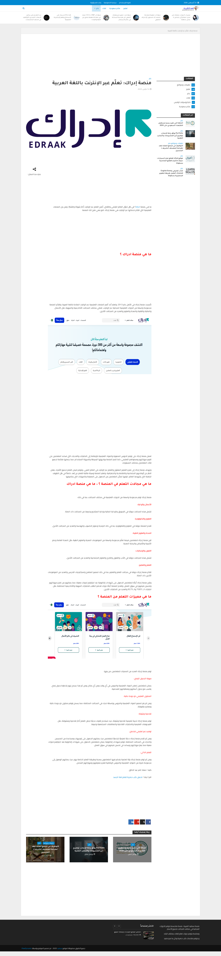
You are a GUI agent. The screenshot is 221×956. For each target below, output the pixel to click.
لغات (104, 8)
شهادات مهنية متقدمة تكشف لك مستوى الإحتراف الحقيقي (151, 17)
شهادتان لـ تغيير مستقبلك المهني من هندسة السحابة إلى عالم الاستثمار (121, 17)
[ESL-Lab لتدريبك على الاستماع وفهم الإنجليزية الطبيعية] (76, 18)
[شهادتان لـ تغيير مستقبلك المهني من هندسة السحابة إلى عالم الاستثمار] (136, 18)
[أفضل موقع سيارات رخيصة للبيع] (148, 935)
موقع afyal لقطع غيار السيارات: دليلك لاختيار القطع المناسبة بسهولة (170, 161)
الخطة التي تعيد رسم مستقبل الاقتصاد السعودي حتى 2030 (132, 849)
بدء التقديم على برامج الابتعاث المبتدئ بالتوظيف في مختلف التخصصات (32, 17)
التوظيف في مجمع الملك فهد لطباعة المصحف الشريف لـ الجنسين (45, 850)
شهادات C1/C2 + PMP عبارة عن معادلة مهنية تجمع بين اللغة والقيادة (91, 17)
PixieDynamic (27, 948)
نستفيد (59, 948)
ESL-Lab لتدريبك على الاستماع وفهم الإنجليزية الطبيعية (62, 17)
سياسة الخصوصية (110, 2)
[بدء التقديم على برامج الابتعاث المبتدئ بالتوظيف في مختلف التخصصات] (47, 18)
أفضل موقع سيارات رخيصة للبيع (127, 932)
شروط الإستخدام (125, 2)
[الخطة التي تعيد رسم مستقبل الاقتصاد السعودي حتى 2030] (190, 123)
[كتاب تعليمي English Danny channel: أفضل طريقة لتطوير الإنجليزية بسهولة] (190, 171)
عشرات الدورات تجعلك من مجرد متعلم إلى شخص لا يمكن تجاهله (181, 17)
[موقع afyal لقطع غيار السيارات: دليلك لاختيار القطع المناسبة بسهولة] (190, 158)
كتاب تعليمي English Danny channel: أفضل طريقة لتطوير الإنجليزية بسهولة (171, 173)
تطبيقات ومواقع (49, 843)
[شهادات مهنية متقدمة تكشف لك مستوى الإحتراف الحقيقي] (166, 18)
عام (97, 8)
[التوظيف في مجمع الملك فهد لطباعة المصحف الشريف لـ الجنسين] (190, 146)
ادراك (138, 207)
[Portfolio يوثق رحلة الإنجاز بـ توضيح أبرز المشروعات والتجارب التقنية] (190, 133)
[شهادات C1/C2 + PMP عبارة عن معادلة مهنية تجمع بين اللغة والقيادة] (106, 18)
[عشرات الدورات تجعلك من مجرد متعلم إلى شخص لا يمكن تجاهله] (196, 18)
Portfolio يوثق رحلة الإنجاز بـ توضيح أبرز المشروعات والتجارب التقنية (89, 849)
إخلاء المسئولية (95, 2)
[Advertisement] (118, 58)
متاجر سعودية (114, 8)
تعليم (125, 8)
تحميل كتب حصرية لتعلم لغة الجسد (127, 777)
